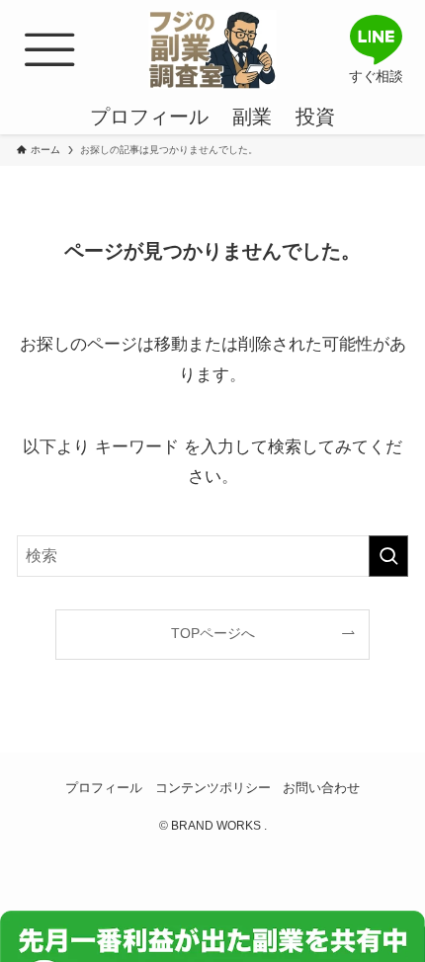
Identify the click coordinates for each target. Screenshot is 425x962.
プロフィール (103, 787)
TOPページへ (213, 633)
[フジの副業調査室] (212, 49)
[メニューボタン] (49, 49)
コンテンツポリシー (213, 787)
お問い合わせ (321, 787)
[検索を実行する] (388, 556)
